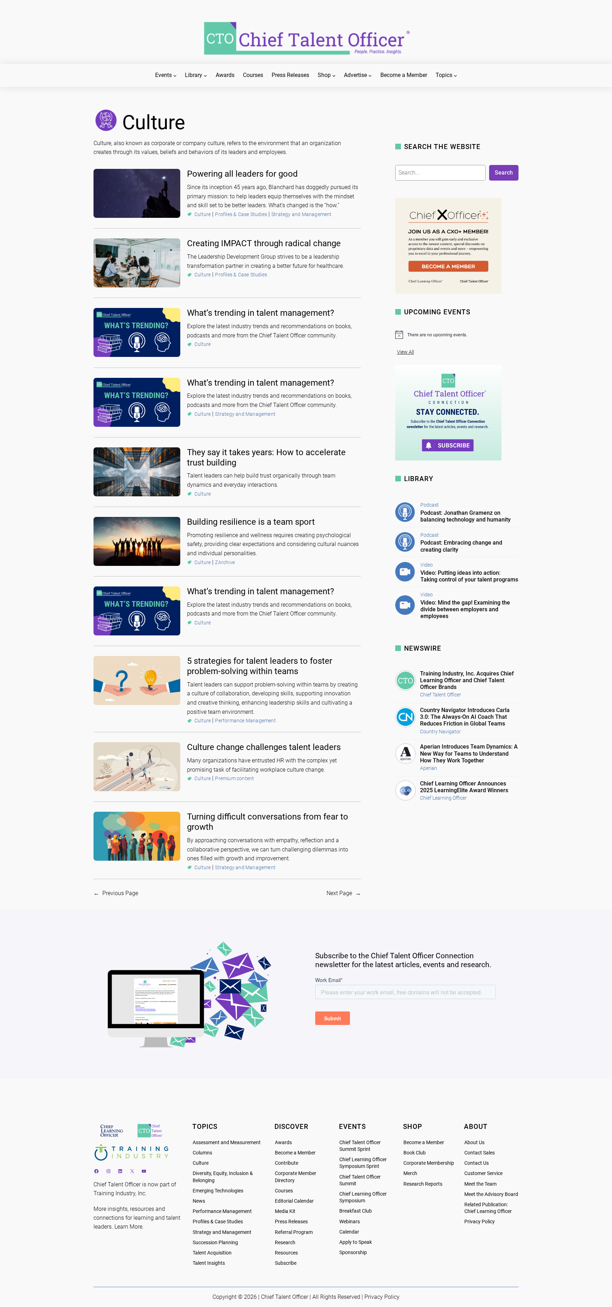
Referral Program (294, 1232)
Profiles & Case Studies (241, 214)
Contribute (286, 1163)
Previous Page (116, 893)
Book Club (414, 1153)
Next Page (344, 893)
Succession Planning (215, 1243)
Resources (286, 1253)
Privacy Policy (479, 1222)
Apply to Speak (355, 1242)
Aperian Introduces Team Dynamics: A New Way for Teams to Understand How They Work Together (469, 753)
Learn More (128, 1226)
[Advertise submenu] (370, 75)
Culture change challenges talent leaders (264, 747)
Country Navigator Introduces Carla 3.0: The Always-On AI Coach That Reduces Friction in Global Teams (465, 717)
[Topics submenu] (455, 75)
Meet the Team (480, 1184)
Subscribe (285, 1263)
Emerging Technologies (218, 1191)
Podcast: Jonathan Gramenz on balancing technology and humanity (465, 516)
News (199, 1201)
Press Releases (291, 1222)
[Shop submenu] (334, 75)
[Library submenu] (205, 75)
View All (405, 352)
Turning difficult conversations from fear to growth (267, 822)
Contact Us (476, 1163)
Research (285, 1243)
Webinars (349, 1222)
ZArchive (225, 562)
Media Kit (285, 1211)
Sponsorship (353, 1253)
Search (504, 172)
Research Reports (422, 1184)
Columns (202, 1153)
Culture (202, 214)
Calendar (349, 1232)
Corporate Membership (428, 1163)
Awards (283, 1143)
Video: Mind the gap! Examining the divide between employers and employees (465, 609)
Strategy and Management (301, 214)
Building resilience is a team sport (251, 522)
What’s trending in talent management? (260, 313)
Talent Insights (209, 1263)
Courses (284, 1191)
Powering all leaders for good (242, 174)
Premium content (234, 778)
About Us (474, 1143)
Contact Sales (479, 1153)
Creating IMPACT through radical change (264, 243)
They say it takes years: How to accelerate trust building (266, 457)
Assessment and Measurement (227, 1143)
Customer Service (483, 1173)
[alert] (456, 334)
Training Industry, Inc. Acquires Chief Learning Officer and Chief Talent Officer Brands (467, 680)
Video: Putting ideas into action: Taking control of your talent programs (469, 576)
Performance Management (245, 720)
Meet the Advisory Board (491, 1194)
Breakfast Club (355, 1211)
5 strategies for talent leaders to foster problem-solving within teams (259, 666)
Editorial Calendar (294, 1201)
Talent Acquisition (212, 1253)
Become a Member (295, 1153)
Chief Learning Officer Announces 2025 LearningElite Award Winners (464, 787)
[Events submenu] (175, 75)
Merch (410, 1173)
